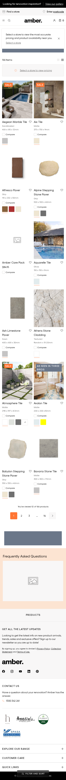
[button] (30, 121)
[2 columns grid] (58, 59)
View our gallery (54, 3)
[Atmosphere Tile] (17, 380)
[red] (11, 209)
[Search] (9, 20)
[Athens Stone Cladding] (49, 308)
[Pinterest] (37, 671)
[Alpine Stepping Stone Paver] (49, 167)
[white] (36, 354)
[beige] (36, 141)
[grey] (5, 141)
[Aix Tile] (49, 99)
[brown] (5, 209)
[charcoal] (43, 213)
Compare (10, 134)
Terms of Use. (23, 652)
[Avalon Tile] (49, 380)
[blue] (36, 281)
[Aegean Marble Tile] (17, 99)
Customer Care (13, 758)
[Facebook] (3, 671)
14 (44, 515)
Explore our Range (16, 748)
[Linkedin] (28, 671)
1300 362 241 (13, 700)
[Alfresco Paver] (17, 167)
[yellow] (43, 422)
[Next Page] (52, 515)
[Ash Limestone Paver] (17, 308)
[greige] (11, 422)
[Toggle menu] (3, 20)
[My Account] (54, 20)
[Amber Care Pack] (17, 240)
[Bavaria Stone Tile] (49, 449)
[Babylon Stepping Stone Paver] (17, 449)
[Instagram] (12, 671)
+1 (25, 422)
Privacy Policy (43, 648)
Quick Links (10, 767)
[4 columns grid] (62, 59)
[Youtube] (20, 671)
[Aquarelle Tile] (49, 240)
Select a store (13, 42)
